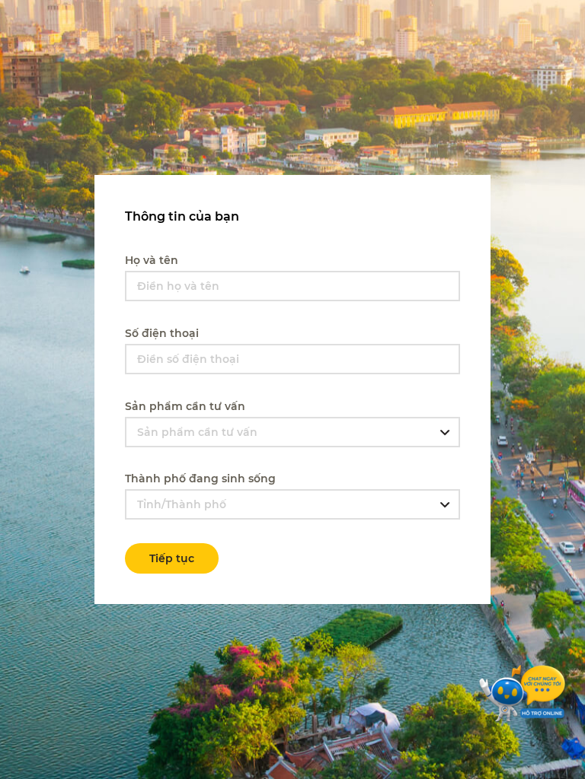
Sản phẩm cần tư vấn (185, 406)
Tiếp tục (171, 558)
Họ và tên (151, 260)
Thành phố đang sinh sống (200, 478)
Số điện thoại (162, 333)
